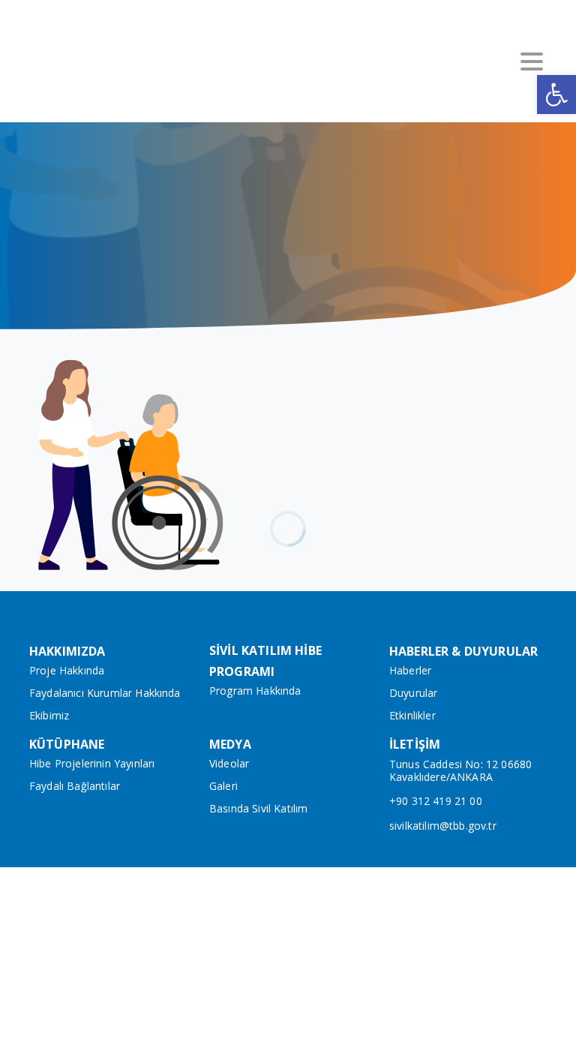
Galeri (223, 786)
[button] (556, 94)
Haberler (410, 670)
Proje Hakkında (66, 670)
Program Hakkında (255, 690)
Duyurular (413, 693)
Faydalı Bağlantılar (74, 786)
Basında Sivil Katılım (258, 808)
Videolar (229, 763)
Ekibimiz (49, 715)
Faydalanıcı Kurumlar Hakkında (105, 693)
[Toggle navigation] (532, 61)
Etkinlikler (412, 715)
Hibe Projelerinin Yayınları (91, 763)
